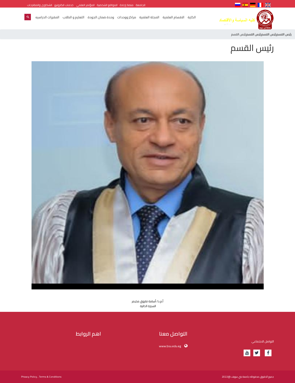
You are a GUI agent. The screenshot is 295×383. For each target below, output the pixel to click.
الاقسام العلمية (173, 17)
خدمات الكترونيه (63, 5)
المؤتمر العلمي (85, 5)
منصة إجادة (126, 5)
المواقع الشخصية (107, 5)
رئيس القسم (284, 34)
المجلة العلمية (149, 17)
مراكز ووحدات (126, 17)
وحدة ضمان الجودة (101, 17)
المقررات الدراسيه (47, 17)
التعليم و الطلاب (73, 17)
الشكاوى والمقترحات (39, 5)
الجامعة (140, 5)
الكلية (192, 17)
